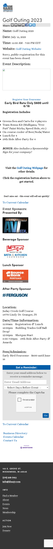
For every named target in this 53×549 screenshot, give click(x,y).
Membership (9, 512)
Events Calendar (13, 436)
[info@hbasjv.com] (4, 538)
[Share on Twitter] (30, 24)
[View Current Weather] (23, 24)
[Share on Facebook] (26, 24)
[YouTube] (7, 538)
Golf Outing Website (28, 48)
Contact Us (10, 440)
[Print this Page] (12, 24)
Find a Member (10, 495)
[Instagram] (10, 538)
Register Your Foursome (26, 99)
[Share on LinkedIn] (34, 24)
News (5, 508)
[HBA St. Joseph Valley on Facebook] (14, 538)
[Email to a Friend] (15, 24)
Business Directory (15, 433)
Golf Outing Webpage (30, 167)
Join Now (7, 526)
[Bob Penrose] (20, 538)
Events (6, 504)
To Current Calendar (16, 202)
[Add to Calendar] (19, 24)
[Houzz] (17, 538)
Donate (6, 530)
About (6, 500)
